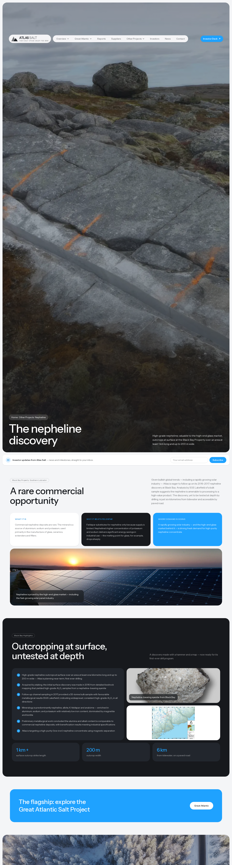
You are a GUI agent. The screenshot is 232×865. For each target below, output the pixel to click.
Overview (61, 38)
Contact (180, 38)
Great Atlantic (82, 38)
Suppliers (116, 38)
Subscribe (218, 460)
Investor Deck (210, 38)
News (168, 38)
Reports (101, 38)
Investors (154, 38)
